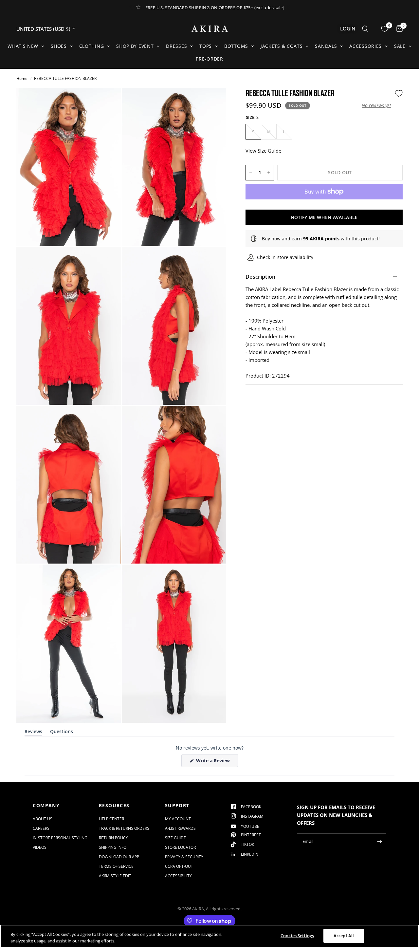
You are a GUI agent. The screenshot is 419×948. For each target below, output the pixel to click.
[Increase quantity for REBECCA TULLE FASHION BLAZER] (269, 172)
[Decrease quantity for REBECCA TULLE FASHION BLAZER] (251, 172)
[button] (376, 105)
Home (21, 78)
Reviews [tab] (33, 732)
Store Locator (180, 847)
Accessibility (178, 876)
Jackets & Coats (282, 46)
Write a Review (214, 762)
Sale (400, 46)
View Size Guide (263, 150)
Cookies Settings (297, 936)
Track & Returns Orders (124, 828)
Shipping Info (112, 847)
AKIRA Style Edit (115, 876)
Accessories (365, 46)
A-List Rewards (180, 828)
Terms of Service (116, 866)
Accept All (344, 936)
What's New (23, 46)
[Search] (365, 29)
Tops (205, 46)
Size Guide (175, 838)
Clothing (91, 46)
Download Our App (119, 857)
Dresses (176, 46)
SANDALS (326, 46)
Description (261, 276)
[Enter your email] (379, 841)
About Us (42, 819)
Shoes (59, 46)
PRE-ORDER (209, 59)
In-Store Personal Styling (60, 838)
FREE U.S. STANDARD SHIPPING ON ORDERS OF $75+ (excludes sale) (214, 7)
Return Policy (113, 838)
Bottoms (236, 46)
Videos (39, 847)
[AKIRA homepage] (209, 29)
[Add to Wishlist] (399, 93)
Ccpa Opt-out (179, 866)
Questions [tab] (61, 732)
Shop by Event (135, 46)
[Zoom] (107, 102)
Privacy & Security (184, 857)
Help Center (111, 819)
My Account (178, 819)
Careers (41, 828)
